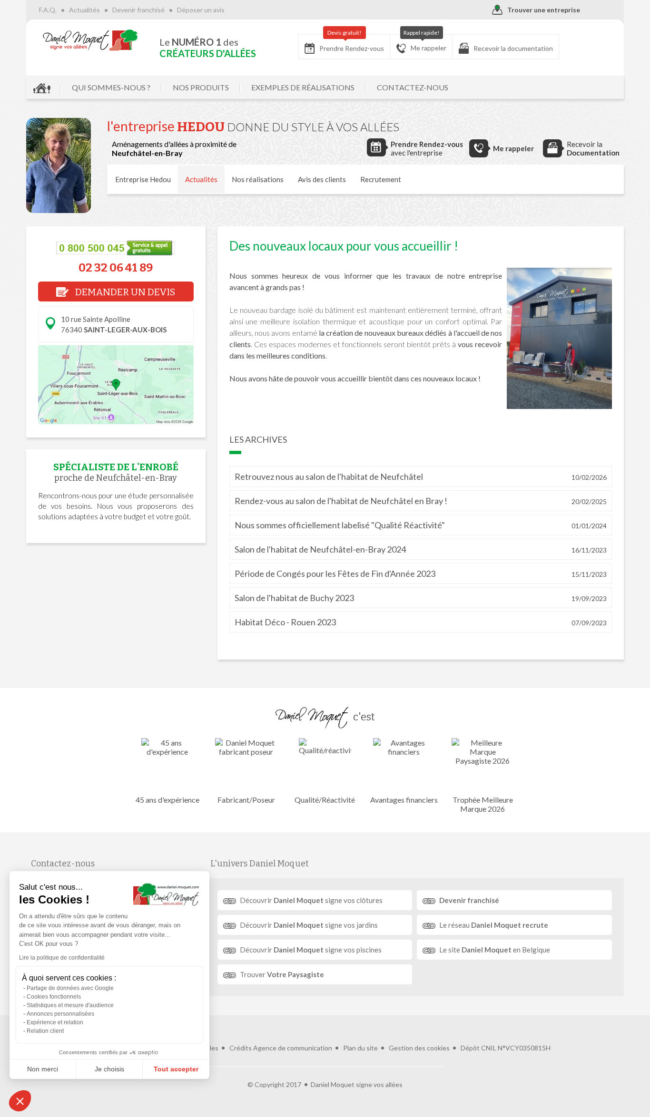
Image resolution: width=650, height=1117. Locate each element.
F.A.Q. (48, 10)
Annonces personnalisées (60, 1013)
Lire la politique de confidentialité (62, 957)
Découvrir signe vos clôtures (311, 900)
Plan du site (360, 1048)
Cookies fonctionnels (54, 996)
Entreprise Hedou (143, 179)
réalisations (258, 179)
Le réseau (493, 925)
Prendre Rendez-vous (351, 43)
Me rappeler (425, 43)
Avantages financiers (404, 799)
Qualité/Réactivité (325, 799)
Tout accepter (176, 1069)
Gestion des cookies (419, 1048)
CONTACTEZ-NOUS (412, 87)
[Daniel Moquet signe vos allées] (90, 39)
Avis (322, 179)
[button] (20, 1100)
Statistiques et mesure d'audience (70, 1005)
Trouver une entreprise (543, 10)
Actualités (84, 10)
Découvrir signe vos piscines (311, 949)
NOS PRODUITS (201, 87)
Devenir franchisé (138, 10)
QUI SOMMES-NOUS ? (111, 87)
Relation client (45, 1031)
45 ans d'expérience (167, 799)
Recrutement (380, 179)
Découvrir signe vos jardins (309, 925)
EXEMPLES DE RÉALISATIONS (303, 87)
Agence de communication (292, 1048)
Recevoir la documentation (513, 48)
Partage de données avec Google (70, 988)
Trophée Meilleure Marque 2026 (483, 804)
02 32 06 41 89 (116, 267)
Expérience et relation (55, 1022)
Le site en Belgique (494, 949)
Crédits (240, 1048)
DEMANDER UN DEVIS (124, 292)
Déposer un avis (201, 10)
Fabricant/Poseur (246, 799)
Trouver (282, 974)
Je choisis (109, 1069)
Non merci (42, 1069)
